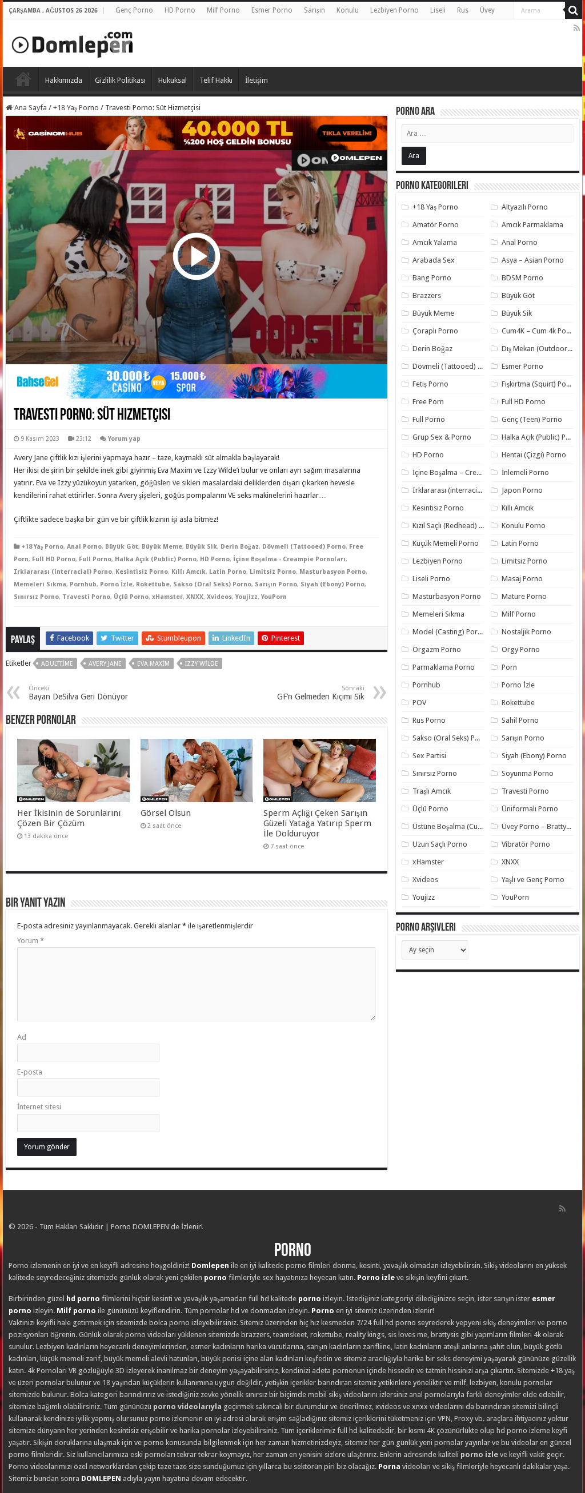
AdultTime (57, 663)
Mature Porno (524, 596)
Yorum (30, 940)
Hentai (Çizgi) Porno (534, 454)
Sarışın (314, 10)
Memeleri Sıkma (40, 584)
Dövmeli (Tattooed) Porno (304, 546)
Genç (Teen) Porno (532, 419)
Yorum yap (124, 438)
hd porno (83, 1298)
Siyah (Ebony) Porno (332, 584)
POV (419, 702)
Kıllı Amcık (188, 572)
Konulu (347, 10)
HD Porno (180, 10)
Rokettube (153, 584)
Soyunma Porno (528, 773)
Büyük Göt (121, 546)
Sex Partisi (429, 755)
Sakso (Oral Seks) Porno (212, 584)
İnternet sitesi (39, 1106)
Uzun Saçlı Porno (439, 844)
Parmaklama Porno (443, 667)
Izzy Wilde (201, 663)
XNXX (194, 597)
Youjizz (246, 597)
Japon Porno (522, 490)
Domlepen (210, 1265)
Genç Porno (134, 10)
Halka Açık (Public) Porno (156, 559)
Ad (21, 1037)
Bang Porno (431, 277)
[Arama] (573, 10)
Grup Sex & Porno (441, 437)
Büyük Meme (162, 546)
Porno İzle (116, 584)
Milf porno (76, 1310)
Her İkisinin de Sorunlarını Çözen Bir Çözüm (69, 818)
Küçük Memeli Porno (445, 543)
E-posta (29, 1072)
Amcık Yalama (434, 242)
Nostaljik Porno (526, 631)
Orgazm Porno (436, 649)
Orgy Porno (521, 649)
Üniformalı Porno (530, 808)
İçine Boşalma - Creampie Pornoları (289, 559)
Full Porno (95, 559)
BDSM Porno (522, 277)
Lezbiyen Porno (394, 10)
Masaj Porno (522, 578)
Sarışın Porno (276, 584)
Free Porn (428, 401)
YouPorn (274, 597)
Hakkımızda (63, 80)
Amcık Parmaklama (532, 224)
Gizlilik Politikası (120, 80)
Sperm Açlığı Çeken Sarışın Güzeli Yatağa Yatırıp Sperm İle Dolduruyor (317, 823)
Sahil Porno (520, 720)
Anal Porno (84, 546)
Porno (23, 79)
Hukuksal (172, 80)
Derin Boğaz (240, 546)
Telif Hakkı (216, 80)
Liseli (438, 10)
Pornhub (83, 584)
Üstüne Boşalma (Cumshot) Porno (467, 826)
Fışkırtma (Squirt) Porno (540, 384)
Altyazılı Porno (525, 207)
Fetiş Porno (430, 384)
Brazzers (426, 295)
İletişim (256, 80)
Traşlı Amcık (431, 791)
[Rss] (576, 28)
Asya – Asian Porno (533, 260)
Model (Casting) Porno (449, 631)
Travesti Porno (86, 597)
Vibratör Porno (526, 844)
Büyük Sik (201, 546)
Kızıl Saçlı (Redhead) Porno (455, 525)
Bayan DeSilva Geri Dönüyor (78, 693)
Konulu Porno (524, 525)
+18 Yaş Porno (76, 107)
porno (215, 1277)
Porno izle (376, 1277)
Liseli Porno (431, 578)
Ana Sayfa (30, 107)
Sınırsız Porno (36, 597)
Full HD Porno (53, 559)
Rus (462, 10)
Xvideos (219, 597)
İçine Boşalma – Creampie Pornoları (470, 472)
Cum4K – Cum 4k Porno (540, 331)
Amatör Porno (435, 224)
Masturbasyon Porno (332, 572)
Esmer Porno (271, 10)
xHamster (167, 597)
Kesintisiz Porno (141, 572)
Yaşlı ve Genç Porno (533, 879)
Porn (509, 667)
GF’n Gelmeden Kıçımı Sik (320, 693)
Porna (389, 1466)
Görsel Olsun (166, 813)
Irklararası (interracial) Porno (63, 572)
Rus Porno (429, 720)
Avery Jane (105, 663)
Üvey (487, 10)
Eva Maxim (153, 663)
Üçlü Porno (131, 597)
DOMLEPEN (101, 1478)
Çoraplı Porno (435, 331)
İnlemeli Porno (525, 472)
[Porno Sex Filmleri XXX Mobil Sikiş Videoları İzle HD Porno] (72, 42)
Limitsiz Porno (273, 572)
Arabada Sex (433, 260)
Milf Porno (223, 10)
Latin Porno (227, 572)
